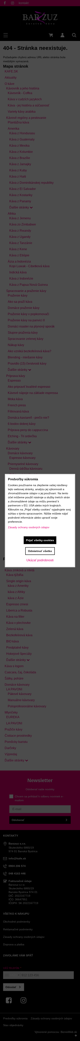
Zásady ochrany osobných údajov (28, 527)
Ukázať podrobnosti (40, 560)
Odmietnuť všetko (40, 551)
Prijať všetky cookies (40, 540)
